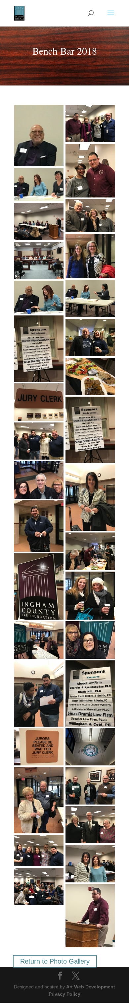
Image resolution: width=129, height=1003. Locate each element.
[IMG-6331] (39, 640)
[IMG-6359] (90, 863)
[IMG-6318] (39, 586)
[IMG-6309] (90, 376)
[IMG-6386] (90, 298)
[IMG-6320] (90, 430)
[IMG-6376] (39, 800)
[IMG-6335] (90, 337)
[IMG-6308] (39, 402)
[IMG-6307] (39, 747)
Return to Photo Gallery (55, 961)
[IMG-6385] (39, 297)
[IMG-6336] (39, 441)
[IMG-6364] (39, 886)
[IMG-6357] (90, 123)
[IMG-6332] (90, 551)
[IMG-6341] (90, 215)
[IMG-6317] (90, 747)
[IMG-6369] (39, 221)
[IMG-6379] (39, 260)
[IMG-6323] (39, 480)
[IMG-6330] (90, 596)
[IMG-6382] (39, 184)
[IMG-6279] (90, 640)
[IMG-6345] (90, 256)
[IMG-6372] (90, 916)
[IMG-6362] (90, 825)
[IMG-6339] (90, 786)
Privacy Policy (64, 994)
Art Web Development (90, 986)
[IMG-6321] (39, 348)
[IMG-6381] (39, 135)
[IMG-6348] (39, 850)
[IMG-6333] (90, 498)
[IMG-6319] (90, 693)
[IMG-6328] (39, 693)
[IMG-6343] (90, 171)
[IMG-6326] (39, 526)
